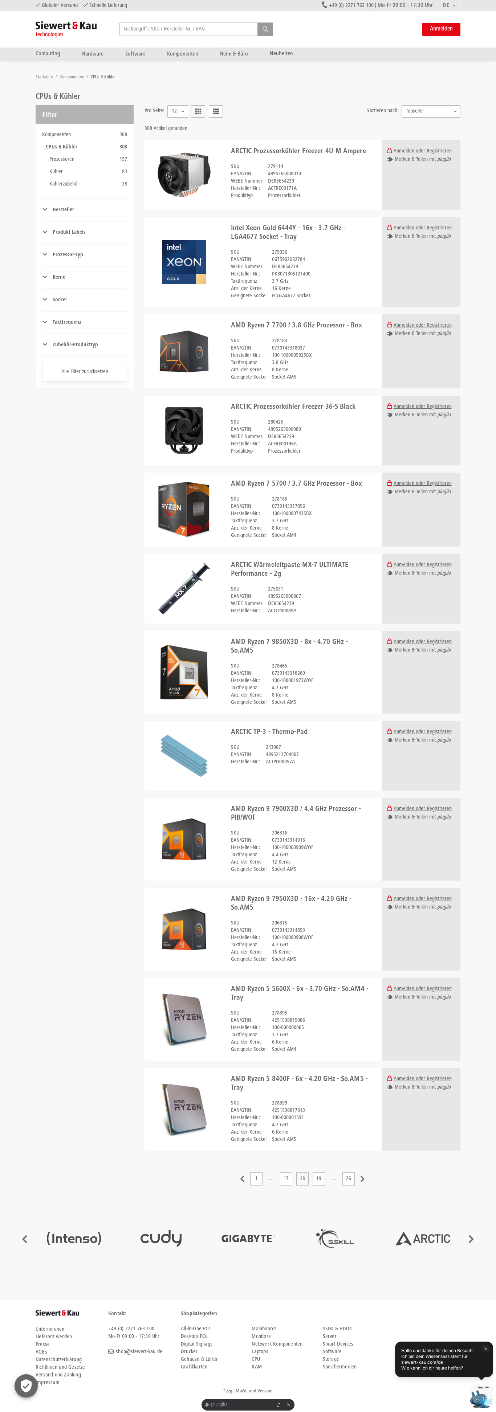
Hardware (92, 54)
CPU (256, 1359)
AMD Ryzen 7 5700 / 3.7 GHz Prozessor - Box (296, 484)
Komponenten (182, 54)
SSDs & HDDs (337, 1329)
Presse (43, 1344)
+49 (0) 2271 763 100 (351, 5)
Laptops (260, 1352)
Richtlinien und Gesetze (60, 1367)
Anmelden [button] (441, 29)
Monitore (261, 1336)
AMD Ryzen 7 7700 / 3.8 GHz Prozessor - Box (296, 326)
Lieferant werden (54, 1337)
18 (302, 1179)
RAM (257, 1367)
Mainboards (264, 1329)
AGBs (41, 1352)
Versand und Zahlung (58, 1375)
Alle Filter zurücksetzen (84, 372)
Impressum (48, 1383)
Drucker (189, 1352)
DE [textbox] (446, 5)
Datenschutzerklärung (59, 1360)
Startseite (45, 77)
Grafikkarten (194, 1367)
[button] (265, 29)
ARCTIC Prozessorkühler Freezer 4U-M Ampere (298, 151)
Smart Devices (338, 1344)
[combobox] (448, 5)
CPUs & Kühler (103, 77)
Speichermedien (340, 1367)
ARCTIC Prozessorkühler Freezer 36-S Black (293, 407)
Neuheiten (281, 53)
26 (348, 1179)
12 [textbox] (174, 111)
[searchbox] (196, 29)
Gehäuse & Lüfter (199, 1359)
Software (135, 54)
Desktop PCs (194, 1336)
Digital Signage (197, 1344)
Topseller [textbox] (415, 111)
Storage (331, 1359)
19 (318, 1179)
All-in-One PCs (196, 1329)
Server (330, 1336)
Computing (48, 53)
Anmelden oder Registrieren (423, 151)
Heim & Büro (234, 54)
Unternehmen (50, 1329)
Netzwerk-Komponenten (277, 1344)
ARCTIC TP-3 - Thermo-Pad (269, 732)
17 (286, 1179)
